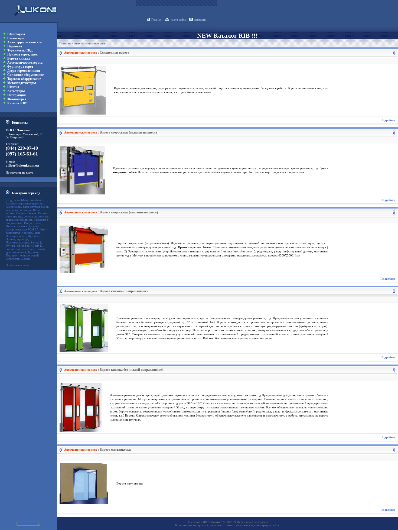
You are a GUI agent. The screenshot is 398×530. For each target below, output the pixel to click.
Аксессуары (13, 206)
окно (37, 232)
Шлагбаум (12, 258)
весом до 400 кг (30, 210)
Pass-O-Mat (21, 200)
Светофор (23, 245)
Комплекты (13, 232)
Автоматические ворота (90, 43)
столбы (40, 249)
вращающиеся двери (19, 219)
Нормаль (27, 232)
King (9, 200)
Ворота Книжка (26, 213)
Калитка (22, 226)
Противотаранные (17, 242)
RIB (45, 200)
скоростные (13, 249)
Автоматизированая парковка (25, 203)
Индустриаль (32, 223)
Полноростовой (16, 236)
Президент (34, 236)
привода (22, 239)
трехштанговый (16, 252)
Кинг (43, 229)
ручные (10, 245)
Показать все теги (17, 265)
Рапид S (36, 242)
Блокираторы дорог (35, 206)
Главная (65, 43)
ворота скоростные (36, 216)
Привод (11, 239)
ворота (10, 213)
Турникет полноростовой (22, 255)
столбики (28, 249)
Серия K (36, 245)
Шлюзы (25, 258)
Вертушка (12, 210)
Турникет (34, 252)
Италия (10, 226)
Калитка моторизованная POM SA (22, 228)
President (35, 200)
